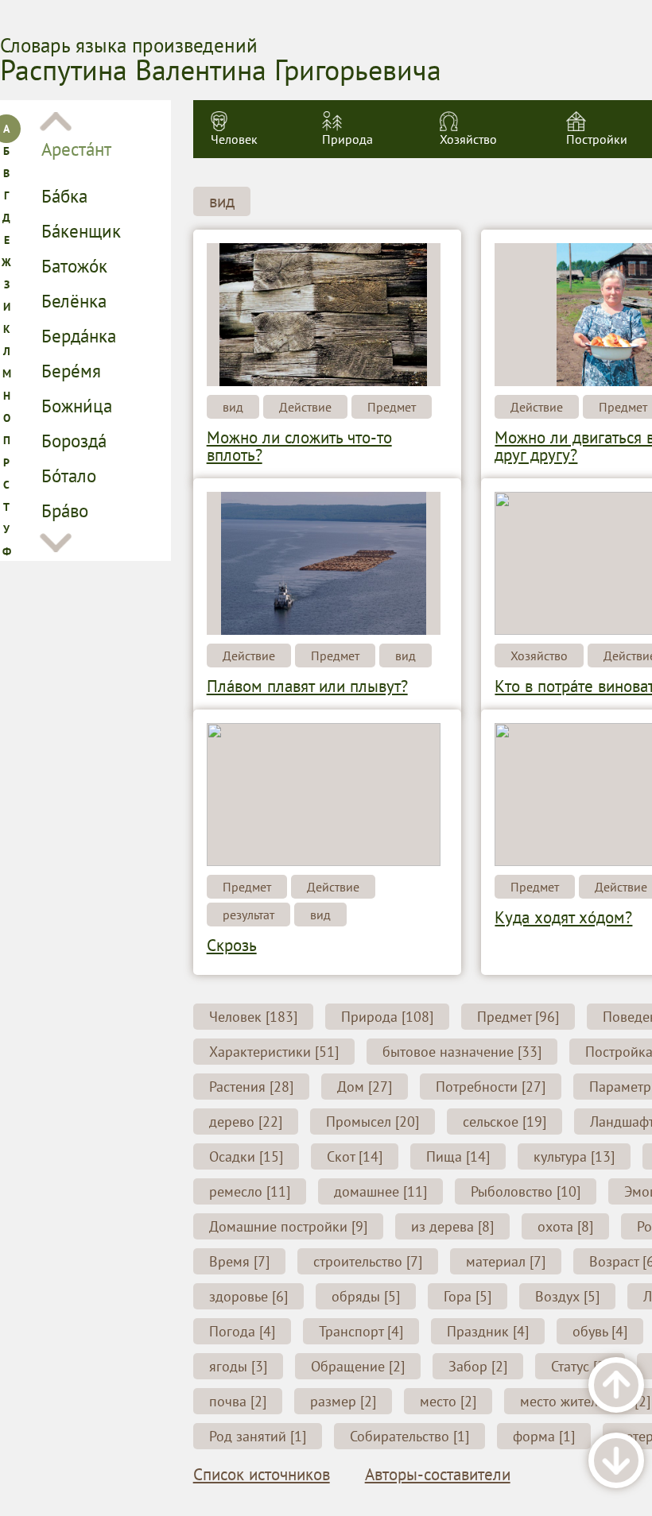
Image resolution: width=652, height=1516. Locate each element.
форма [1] (544, 1436)
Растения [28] (251, 1086)
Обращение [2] (358, 1366)
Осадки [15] (246, 1156)
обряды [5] (366, 1296)
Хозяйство (468, 139)
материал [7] (505, 1261)
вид (222, 201)
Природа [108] (387, 1016)
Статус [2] (580, 1366)
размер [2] (343, 1401)
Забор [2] (477, 1366)
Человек (234, 139)
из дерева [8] (452, 1226)
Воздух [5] (567, 1296)
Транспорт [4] (361, 1331)
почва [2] (237, 1401)
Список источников (261, 1475)
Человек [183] (253, 1016)
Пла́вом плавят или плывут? (307, 686)
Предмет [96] (518, 1016)
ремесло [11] (249, 1191)
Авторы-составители (437, 1475)
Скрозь (232, 945)
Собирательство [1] (409, 1436)
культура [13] (574, 1156)
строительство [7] (367, 1261)
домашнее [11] (380, 1191)
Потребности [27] (490, 1086)
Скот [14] (354, 1156)
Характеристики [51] (274, 1051)
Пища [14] (458, 1156)
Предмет (391, 407)
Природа (347, 139)
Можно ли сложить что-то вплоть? (299, 446)
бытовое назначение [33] (461, 1051)
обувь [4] (599, 1331)
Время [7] (239, 1261)
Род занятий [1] (257, 1436)
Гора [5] (467, 1296)
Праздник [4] (488, 1331)
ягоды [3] (238, 1366)
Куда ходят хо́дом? (563, 917)
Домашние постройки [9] (288, 1226)
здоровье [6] (248, 1296)
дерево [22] (245, 1121)
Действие (305, 407)
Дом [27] (364, 1086)
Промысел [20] (372, 1121)
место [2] (448, 1401)
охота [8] (565, 1226)
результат (248, 914)
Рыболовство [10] (525, 1191)
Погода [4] (242, 1331)
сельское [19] (504, 1121)
